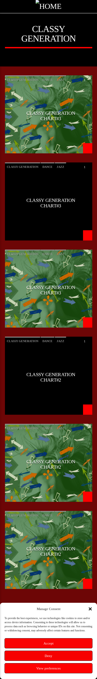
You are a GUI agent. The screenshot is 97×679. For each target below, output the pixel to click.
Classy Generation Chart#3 (50, 115)
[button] (90, 609)
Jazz (60, 79)
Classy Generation (22, 79)
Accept (48, 643)
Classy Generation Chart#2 (50, 377)
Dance (47, 79)
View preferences (48, 668)
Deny (48, 656)
